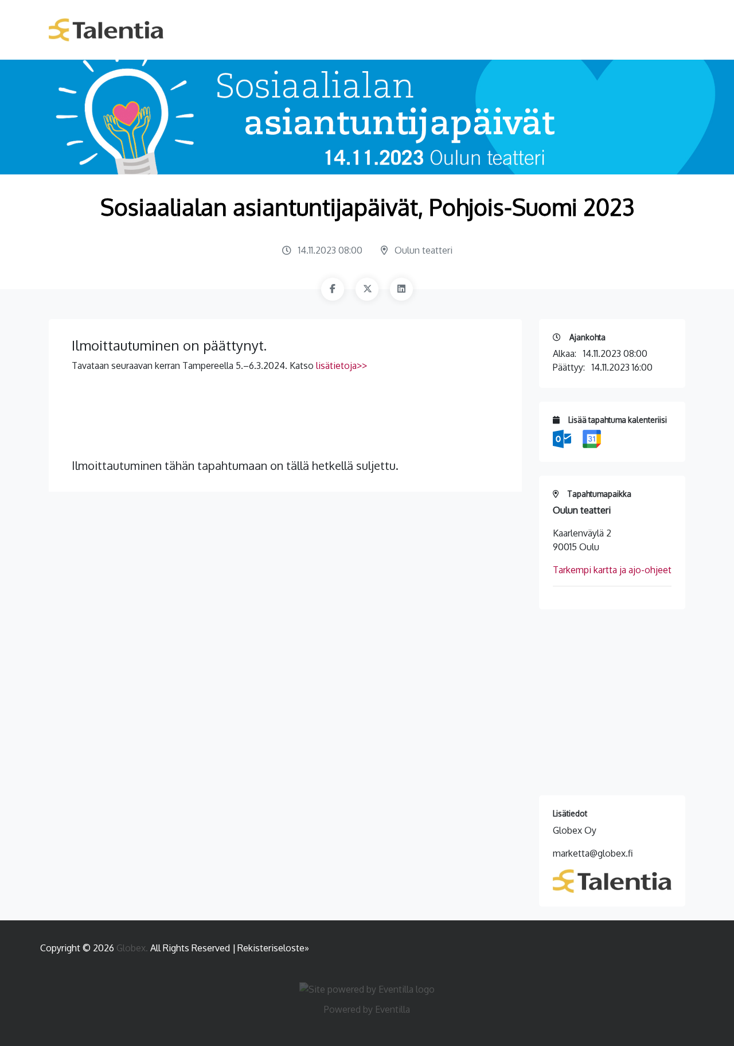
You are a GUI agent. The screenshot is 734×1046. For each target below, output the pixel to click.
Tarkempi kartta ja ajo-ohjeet (612, 570)
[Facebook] (332, 289)
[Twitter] (367, 289)
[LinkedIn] (401, 289)
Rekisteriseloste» (273, 948)
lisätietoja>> (341, 365)
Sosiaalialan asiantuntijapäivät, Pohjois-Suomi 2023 (367, 206)
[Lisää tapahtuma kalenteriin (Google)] (592, 438)
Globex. (133, 948)
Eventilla (392, 1009)
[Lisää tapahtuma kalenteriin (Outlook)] (563, 438)
